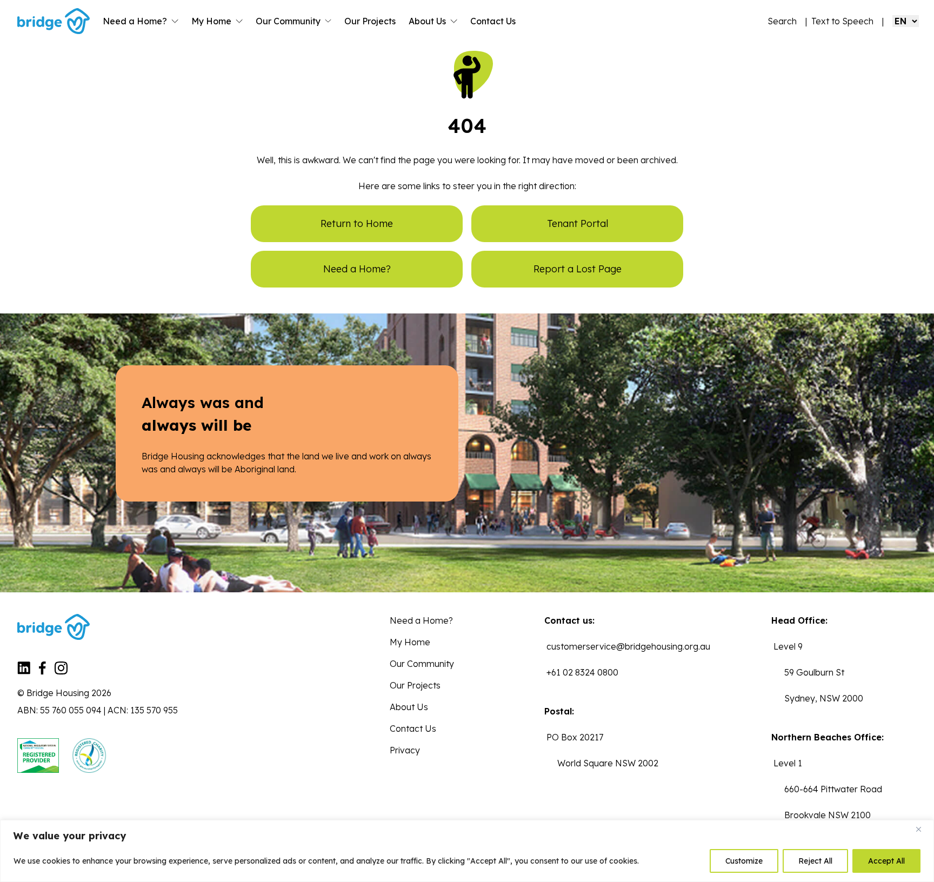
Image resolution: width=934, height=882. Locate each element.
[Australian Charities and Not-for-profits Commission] (89, 755)
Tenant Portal (577, 223)
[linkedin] (23, 671)
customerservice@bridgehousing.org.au (628, 646)
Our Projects (370, 21)
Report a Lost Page (577, 269)
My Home (211, 21)
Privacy (405, 750)
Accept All (886, 861)
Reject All (815, 861)
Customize (744, 861)
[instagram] (61, 671)
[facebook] (42, 671)
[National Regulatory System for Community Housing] (38, 755)
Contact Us (493, 21)
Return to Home (357, 223)
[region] (467, 851)
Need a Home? (135, 21)
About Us (427, 21)
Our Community (288, 21)
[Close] (922, 829)
